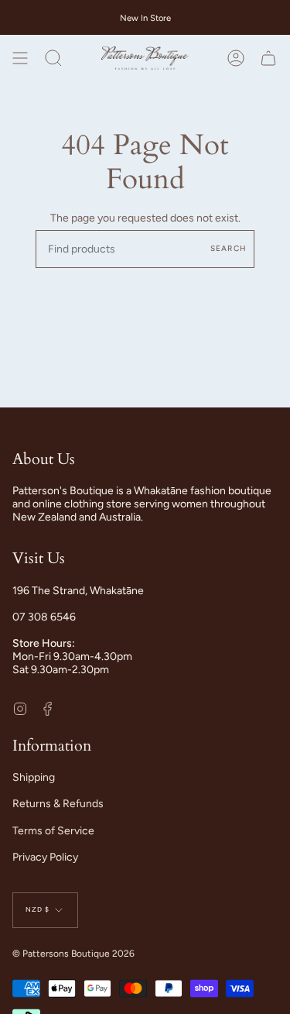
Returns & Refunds (58, 803)
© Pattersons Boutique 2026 (73, 953)
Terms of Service (53, 830)
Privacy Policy (45, 857)
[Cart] (268, 58)
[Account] (236, 58)
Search (228, 248)
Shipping (33, 777)
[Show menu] (20, 58)
